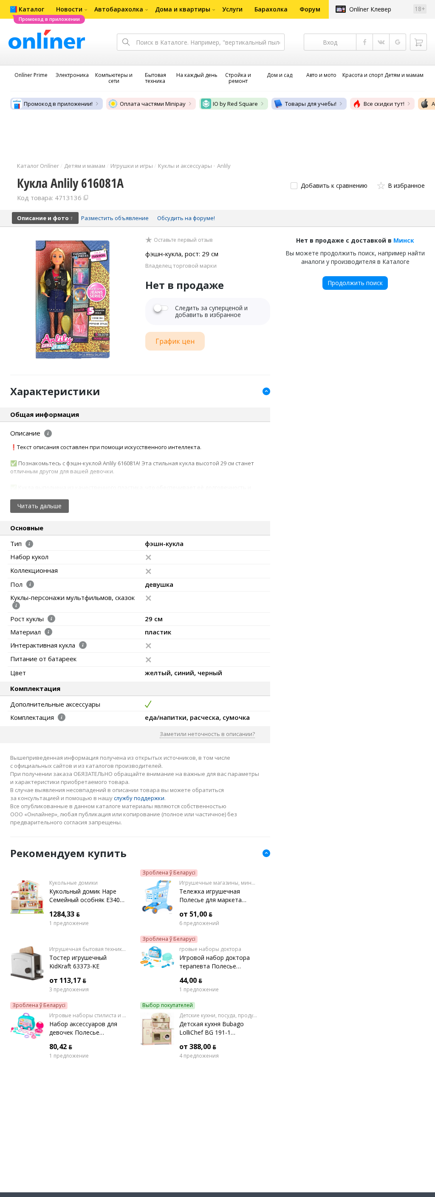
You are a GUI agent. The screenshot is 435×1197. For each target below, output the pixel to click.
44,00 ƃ (190, 980)
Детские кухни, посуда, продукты (218, 1016)
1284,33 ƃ (64, 914)
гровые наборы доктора (210, 949)
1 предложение (69, 923)
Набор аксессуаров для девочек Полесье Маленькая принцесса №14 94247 (88, 1028)
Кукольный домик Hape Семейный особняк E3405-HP (87, 895)
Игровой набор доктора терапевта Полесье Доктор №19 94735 (214, 962)
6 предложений (199, 923)
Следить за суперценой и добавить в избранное (211, 311)
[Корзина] (418, 42)
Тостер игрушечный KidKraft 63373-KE (78, 962)
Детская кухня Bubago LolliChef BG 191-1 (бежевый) (211, 1028)
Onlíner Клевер (370, 9)
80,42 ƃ (60, 1046)
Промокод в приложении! (58, 104)
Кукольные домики (73, 883)
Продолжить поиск (355, 283)
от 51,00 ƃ (195, 914)
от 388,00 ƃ (197, 1046)
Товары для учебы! (310, 104)
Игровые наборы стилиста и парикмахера (88, 1016)
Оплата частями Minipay (153, 104)
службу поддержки (139, 798)
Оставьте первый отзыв (183, 240)
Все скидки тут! (384, 104)
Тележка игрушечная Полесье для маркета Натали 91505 (210, 895)
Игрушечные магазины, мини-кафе (218, 883)
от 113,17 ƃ (67, 980)
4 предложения (199, 1056)
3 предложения (69, 990)
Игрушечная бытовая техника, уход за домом (88, 949)
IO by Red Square (235, 104)
